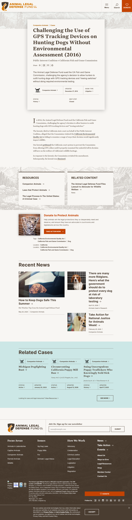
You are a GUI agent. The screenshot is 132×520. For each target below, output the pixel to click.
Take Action (53, 231)
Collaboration (72, 450)
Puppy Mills (41, 450)
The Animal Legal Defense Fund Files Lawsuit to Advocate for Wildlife (88, 186)
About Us (101, 455)
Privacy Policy (48, 512)
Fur (38, 454)
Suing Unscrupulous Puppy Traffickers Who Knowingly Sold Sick (98, 371)
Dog (69, 241)
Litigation (70, 467)
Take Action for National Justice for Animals (99, 320)
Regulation (71, 471)
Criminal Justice (73, 454)
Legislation (71, 463)
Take (104, 445)
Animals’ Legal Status (45, 458)
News (73, 192)
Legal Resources (104, 464)
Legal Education (73, 458)
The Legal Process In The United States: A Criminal (41, 197)
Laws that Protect (35, 189)
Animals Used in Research (98, 308)
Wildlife (10, 463)
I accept (93, 512)
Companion (32, 183)
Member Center (104, 472)
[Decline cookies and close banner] (129, 508)
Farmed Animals (14, 458)
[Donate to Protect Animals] (29, 225)
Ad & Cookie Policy (62, 512)
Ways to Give (103, 459)
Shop (99, 468)
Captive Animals (14, 450)
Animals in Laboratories (17, 446)
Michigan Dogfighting (32, 368)
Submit (118, 429)
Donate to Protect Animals (61, 215)
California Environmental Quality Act (51, 238)
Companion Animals (40, 25)
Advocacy (71, 446)
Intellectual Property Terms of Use (65, 491)
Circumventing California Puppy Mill (64, 369)
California (43, 245)
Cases (52, 25)
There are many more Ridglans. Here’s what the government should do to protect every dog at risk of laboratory (100, 287)
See (104, 398)
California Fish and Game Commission (52, 241)
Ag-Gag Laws (42, 446)
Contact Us (102, 476)
